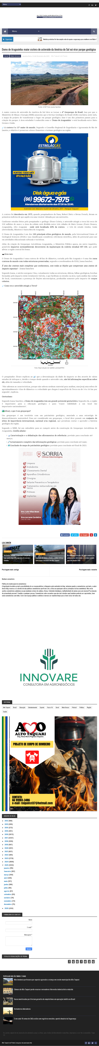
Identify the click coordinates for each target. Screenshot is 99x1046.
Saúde (5, 712)
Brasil (70, 551)
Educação (22, 707)
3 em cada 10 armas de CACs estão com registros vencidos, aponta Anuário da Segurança (45, 1018)
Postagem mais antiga (10, 569)
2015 (7, 831)
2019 (7, 844)
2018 (7, 841)
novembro (8, 901)
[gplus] (92, 5)
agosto (7, 891)
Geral (6, 56)
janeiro (7, 868)
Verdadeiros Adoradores (22, 1008)
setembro (8, 894)
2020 (7, 848)
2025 (7, 865)
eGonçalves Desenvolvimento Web (24, 1043)
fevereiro (7, 871)
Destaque (7, 551)
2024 (7, 861)
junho (6, 884)
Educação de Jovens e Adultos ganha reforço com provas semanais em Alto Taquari (49, 559)
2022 (7, 854)
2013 (7, 824)
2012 (7, 820)
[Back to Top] (95, 1043)
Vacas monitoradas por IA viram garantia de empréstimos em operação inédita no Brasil (44, 999)
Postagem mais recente (88, 569)
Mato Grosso (15, 56)
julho (6, 887)
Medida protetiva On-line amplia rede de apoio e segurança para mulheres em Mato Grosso (52, 39)
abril (6, 878)
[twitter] (95, 5)
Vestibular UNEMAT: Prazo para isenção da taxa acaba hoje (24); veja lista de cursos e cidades (17, 558)
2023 (7, 858)
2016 (7, 834)
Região (89, 707)
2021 (7, 851)
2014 (7, 827)
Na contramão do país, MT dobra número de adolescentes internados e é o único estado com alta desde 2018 (81, 558)
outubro (7, 897)
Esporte (42, 707)
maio (6, 881)
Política (82, 707)
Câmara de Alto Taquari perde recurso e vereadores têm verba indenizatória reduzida (43, 989)
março (6, 874)
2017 (6, 837)
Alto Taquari (40, 554)
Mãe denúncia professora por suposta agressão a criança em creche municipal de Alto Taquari (46, 979)
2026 (7, 908)
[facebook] (89, 5)
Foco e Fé (50, 707)
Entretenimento (32, 707)
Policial (74, 707)
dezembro (8, 904)
